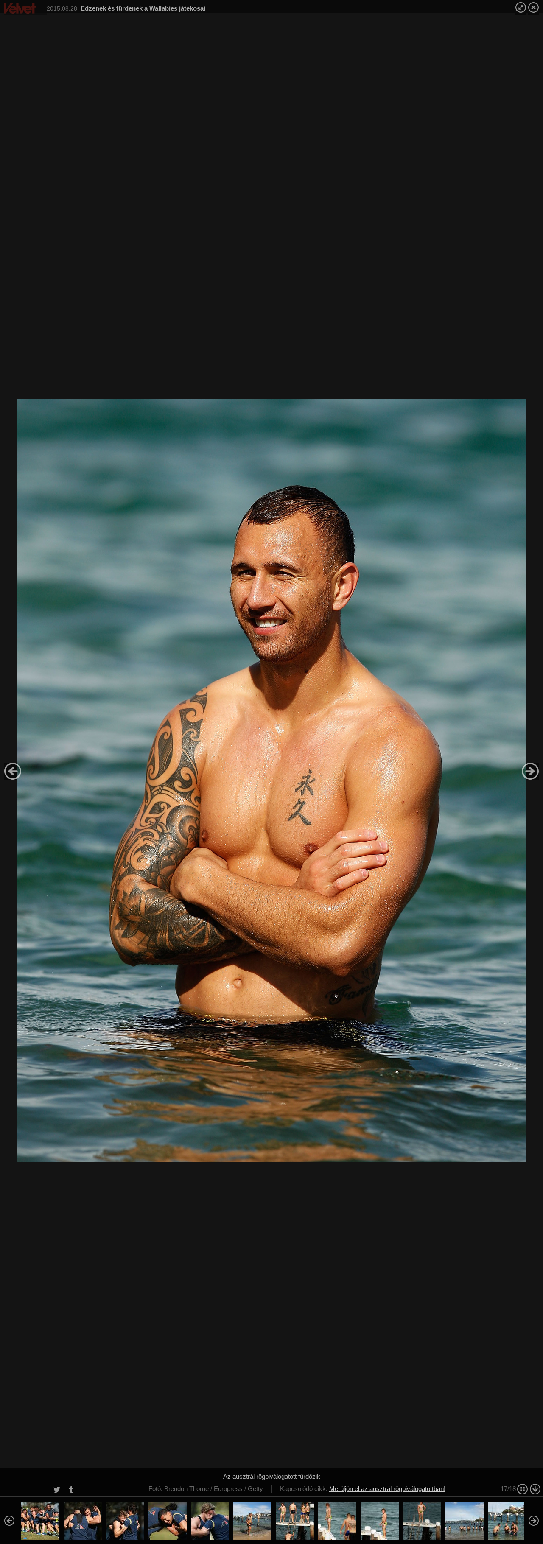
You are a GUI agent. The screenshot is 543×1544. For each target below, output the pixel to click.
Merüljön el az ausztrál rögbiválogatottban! (387, 1488)
